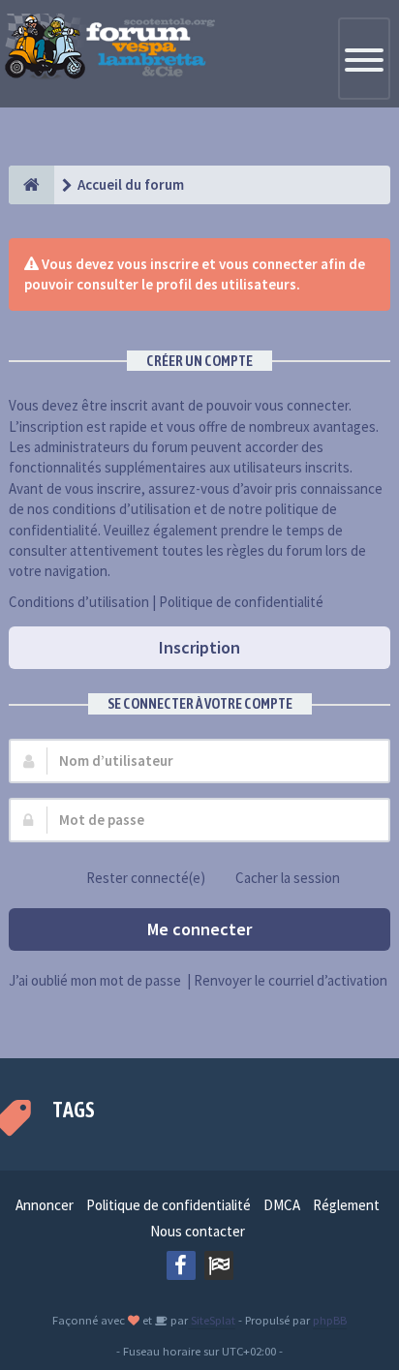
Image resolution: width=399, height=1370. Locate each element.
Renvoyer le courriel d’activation (290, 980)
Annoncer (44, 1205)
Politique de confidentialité (241, 602)
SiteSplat (211, 1319)
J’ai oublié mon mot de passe (95, 980)
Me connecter (199, 929)
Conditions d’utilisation (79, 602)
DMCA (281, 1205)
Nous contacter (197, 1231)
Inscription (199, 647)
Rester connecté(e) (145, 877)
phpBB (330, 1319)
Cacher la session (287, 877)
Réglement (346, 1205)
